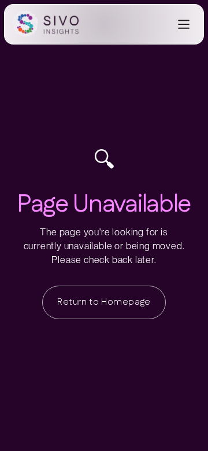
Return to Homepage (104, 302)
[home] (48, 24)
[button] (185, 24)
